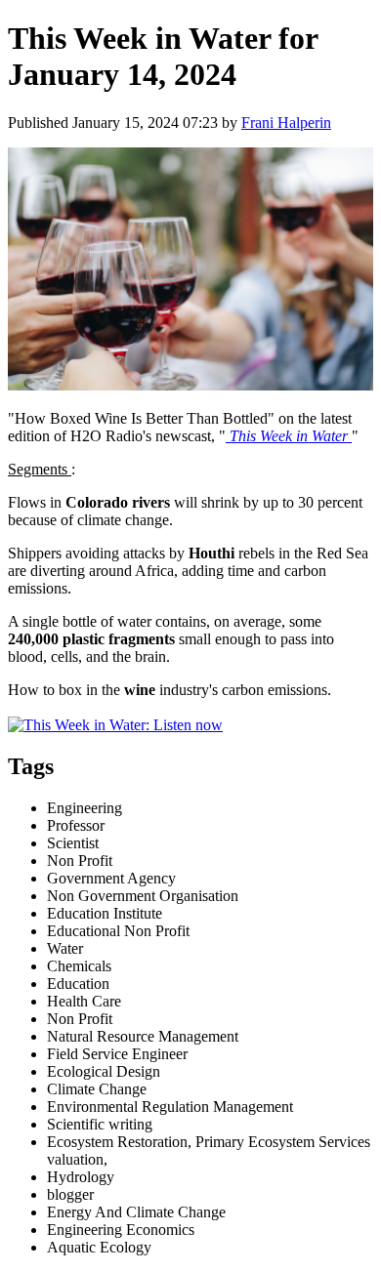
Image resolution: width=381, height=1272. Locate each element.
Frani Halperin (286, 122)
